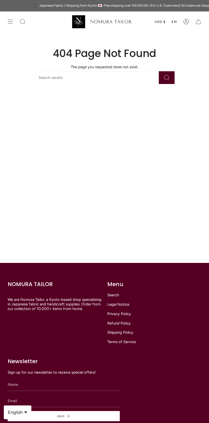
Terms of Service (121, 342)
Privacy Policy (119, 314)
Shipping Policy (120, 332)
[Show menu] (10, 21)
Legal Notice (118, 304)
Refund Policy (119, 323)
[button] (23, 21)
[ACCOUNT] (186, 21)
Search (113, 295)
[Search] (167, 77)
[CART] (198, 21)
